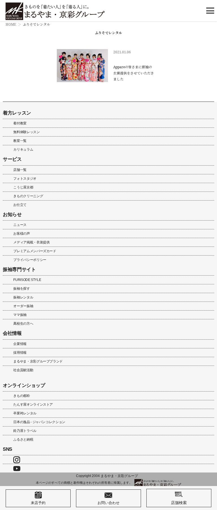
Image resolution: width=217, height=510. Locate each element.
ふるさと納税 (23, 439)
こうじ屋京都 (23, 187)
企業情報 (20, 344)
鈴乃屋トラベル (24, 431)
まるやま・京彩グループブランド (38, 361)
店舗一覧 (20, 170)
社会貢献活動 (23, 370)
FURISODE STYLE (27, 280)
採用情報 (20, 353)
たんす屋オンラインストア (33, 404)
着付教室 (20, 123)
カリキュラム (23, 149)
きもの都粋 (21, 396)
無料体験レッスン (26, 132)
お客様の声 (21, 234)
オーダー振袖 (23, 306)
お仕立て (20, 205)
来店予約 (38, 502)
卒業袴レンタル (24, 413)
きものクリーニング (28, 196)
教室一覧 (20, 141)
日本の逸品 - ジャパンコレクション (39, 422)
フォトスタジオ (24, 179)
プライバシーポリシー (29, 260)
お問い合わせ (108, 502)
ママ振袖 (20, 315)
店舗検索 (179, 502)
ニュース (20, 225)
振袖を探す (21, 289)
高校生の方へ (23, 324)
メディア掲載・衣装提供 (31, 242)
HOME (11, 24)
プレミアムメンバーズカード (34, 251)
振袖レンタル (23, 297)
